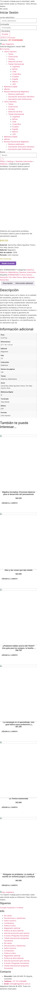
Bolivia (14, 69)
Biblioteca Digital (10, 87)
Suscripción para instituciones (20, 99)
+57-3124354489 (15, 40)
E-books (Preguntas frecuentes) (16, 936)
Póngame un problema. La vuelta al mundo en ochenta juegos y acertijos (18, 875)
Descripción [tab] (8, 283)
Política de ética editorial (14, 931)
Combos (11, 59)
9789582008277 (14, 275)
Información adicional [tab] (24, 283)
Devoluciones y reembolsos (15, 918)
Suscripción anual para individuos (21, 97)
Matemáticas (13, 272)
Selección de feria (15, 61)
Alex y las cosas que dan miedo (18, 570)
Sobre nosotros (10, 921)
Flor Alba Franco (15, 277)
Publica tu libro (10, 926)
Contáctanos (9, 923)
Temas (10, 54)
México (15, 82)
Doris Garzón (27, 275)
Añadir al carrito (8, 263)
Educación (4, 277)
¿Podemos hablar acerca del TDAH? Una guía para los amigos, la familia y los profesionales (18, 648)
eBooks (7, 89)
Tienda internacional (16, 64)
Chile (14, 72)
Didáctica (3, 164)
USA (14, 84)
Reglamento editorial (12, 928)
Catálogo (10, 161)
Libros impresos (10, 51)
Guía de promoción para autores (16, 933)
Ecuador (15, 77)
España (15, 79)
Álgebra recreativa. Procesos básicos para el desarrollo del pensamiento (18, 493)
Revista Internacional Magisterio (16, 92)
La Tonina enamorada (18, 799)
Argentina (16, 67)
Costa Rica (16, 74)
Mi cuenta (4, 9)
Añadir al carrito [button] (10, 503)
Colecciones (13, 56)
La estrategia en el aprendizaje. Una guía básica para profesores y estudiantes (18, 724)
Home (2, 161)
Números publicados (16, 94)
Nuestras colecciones (24, 161)
